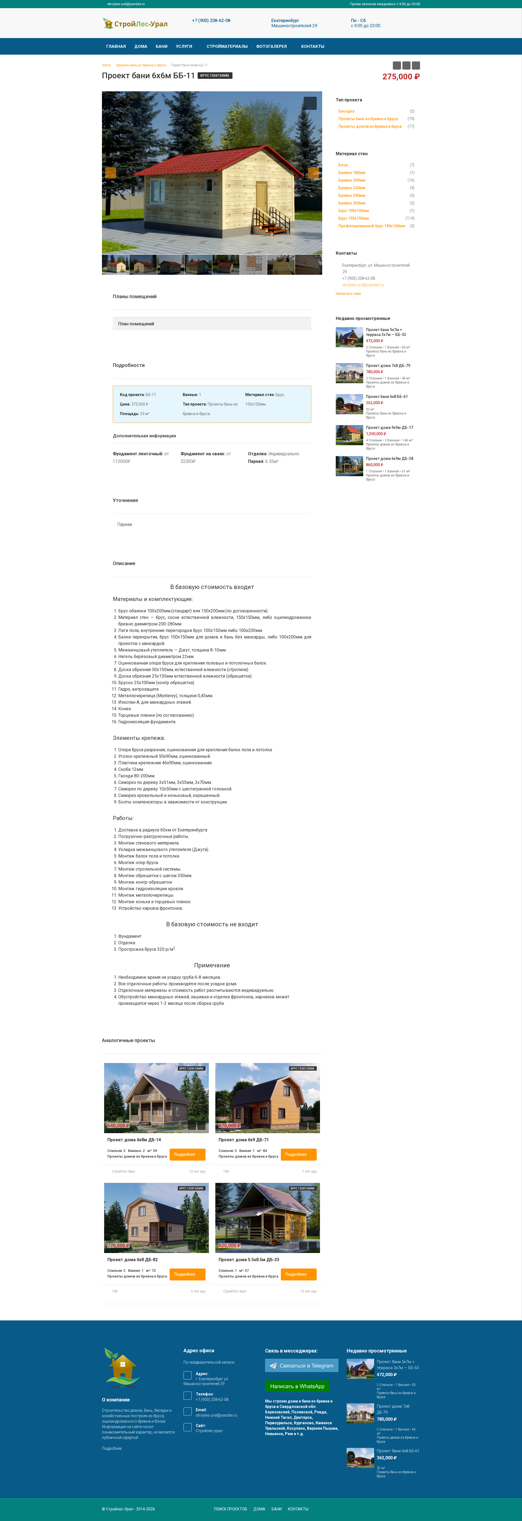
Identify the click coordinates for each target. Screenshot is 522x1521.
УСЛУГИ (184, 46)
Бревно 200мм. (352, 180)
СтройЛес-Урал (123, 1171)
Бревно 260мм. (352, 203)
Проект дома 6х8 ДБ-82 (132, 1259)
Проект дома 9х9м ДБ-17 (389, 427)
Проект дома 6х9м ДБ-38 (389, 458)
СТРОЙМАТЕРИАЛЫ (227, 46)
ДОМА (140, 46)
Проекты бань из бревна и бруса (368, 119)
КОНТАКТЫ (312, 46)
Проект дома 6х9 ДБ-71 (244, 1139)
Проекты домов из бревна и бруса (370, 126)
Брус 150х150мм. (215, 75)
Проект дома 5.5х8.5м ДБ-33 (249, 1259)
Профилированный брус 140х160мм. (372, 226)
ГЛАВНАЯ (116, 46)
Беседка (346, 111)
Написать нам (349, 293)
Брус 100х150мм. (354, 210)
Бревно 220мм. (352, 188)
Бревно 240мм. (352, 195)
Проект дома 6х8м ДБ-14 (134, 1139)
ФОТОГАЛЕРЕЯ (271, 46)
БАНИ (161, 46)
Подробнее (185, 1154)
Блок (343, 165)
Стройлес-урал (209, 1431)
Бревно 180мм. (352, 172)
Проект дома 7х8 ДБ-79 (388, 365)
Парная (124, 524)
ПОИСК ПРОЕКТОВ (230, 1509)
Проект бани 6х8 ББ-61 (387, 396)
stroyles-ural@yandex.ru (363, 285)
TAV (226, 1171)
